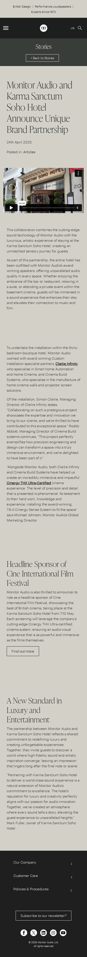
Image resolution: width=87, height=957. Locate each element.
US (73, 28)
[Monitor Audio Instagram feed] (54, 932)
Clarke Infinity (67, 363)
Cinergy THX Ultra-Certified (29, 483)
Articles (29, 152)
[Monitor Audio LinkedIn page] (44, 932)
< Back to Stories (42, 58)
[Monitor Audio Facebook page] (24, 932)
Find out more (23, 651)
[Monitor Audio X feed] (34, 932)
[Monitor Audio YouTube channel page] (63, 932)
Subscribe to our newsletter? (44, 915)
